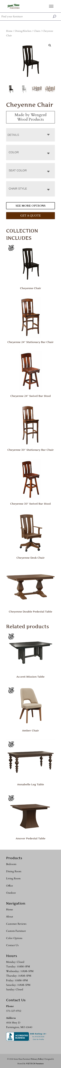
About (9, 916)
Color (14, 152)
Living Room (13, 878)
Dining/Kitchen (23, 31)
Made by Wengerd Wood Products (31, 117)
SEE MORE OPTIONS (31, 206)
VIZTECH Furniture (35, 1063)
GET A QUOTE (30, 215)
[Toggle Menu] (51, 6)
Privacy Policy (37, 1059)
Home (9, 31)
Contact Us (12, 945)
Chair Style (18, 188)
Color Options (14, 938)
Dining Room (13, 871)
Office (9, 886)
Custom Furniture (16, 931)
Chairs (37, 31)
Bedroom (11, 864)
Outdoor (11, 893)
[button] (49, 45)
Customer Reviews (16, 924)
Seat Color (18, 170)
